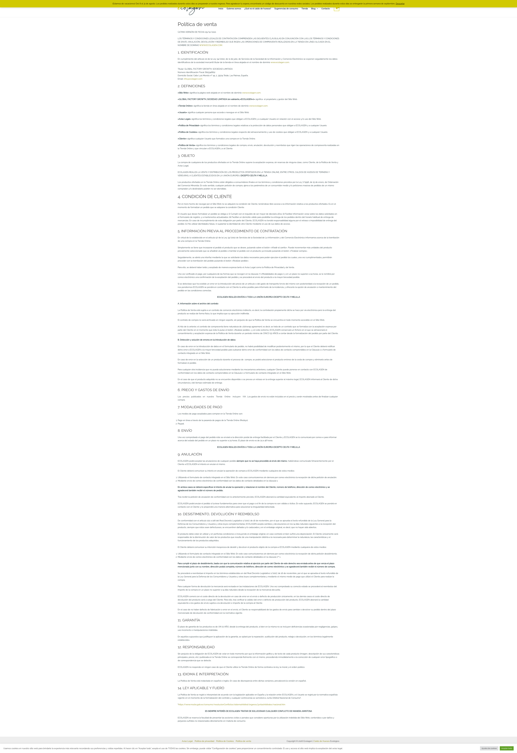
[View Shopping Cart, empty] (336, 8)
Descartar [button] (400, 3)
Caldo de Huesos (321, 741)
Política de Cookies (225, 741)
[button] (314, 8)
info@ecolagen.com (193, 79)
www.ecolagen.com (280, 62)
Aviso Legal (187, 741)
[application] (316, 8)
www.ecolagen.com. (258, 106)
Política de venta (243, 741)
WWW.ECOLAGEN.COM (211, 45)
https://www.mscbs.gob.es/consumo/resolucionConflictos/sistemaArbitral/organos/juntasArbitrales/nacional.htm (231, 704)
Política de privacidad (204, 741)
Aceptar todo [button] (506, 748)
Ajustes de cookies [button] (489, 748)
